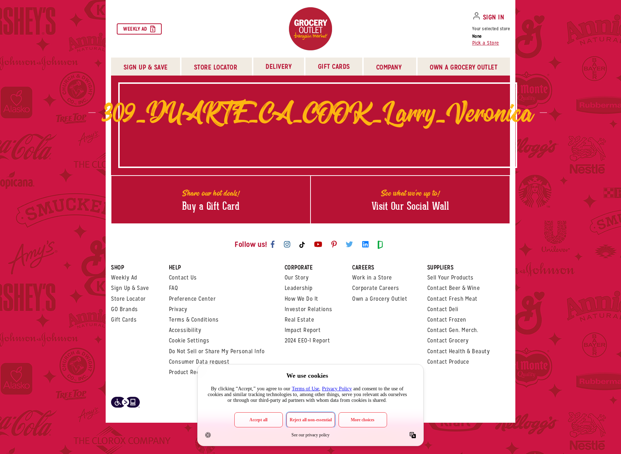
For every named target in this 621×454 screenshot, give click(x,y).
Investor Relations (308, 309)
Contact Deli (443, 309)
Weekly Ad (135, 29)
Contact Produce (448, 362)
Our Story (297, 277)
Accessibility (185, 330)
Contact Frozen (446, 319)
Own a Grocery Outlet (379, 299)
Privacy (178, 309)
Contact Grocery (448, 340)
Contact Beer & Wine (453, 288)
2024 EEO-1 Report (307, 340)
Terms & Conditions (194, 319)
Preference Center (192, 299)
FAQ (173, 288)
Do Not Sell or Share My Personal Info (217, 351)
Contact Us (183, 277)
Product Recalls (189, 372)
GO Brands (124, 309)
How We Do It (301, 299)
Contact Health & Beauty (458, 351)
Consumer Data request (199, 362)
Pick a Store (485, 43)
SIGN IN (494, 17)
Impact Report (303, 330)
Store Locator (128, 299)
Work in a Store (372, 277)
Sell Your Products (450, 277)
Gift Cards (334, 66)
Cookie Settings (189, 340)
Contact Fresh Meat (452, 299)
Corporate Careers (375, 288)
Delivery (278, 66)
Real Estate (299, 319)
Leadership (299, 288)
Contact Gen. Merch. (452, 330)
